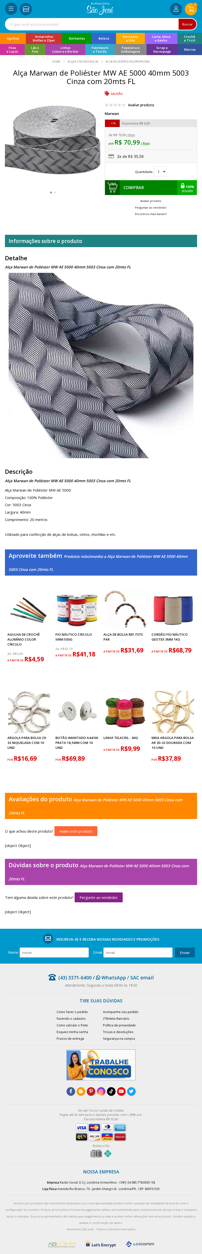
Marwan (112, 113)
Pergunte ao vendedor (99, 897)
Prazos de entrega (70, 1038)
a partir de (15, 660)
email (97, 952)
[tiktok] (111, 1091)
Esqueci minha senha (72, 1032)
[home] (99, 13)
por (10, 759)
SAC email (142, 977)
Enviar (185, 952)
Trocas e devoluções (118, 1032)
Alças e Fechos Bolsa (83, 61)
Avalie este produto (75, 831)
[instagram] (101, 1091)
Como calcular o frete (72, 1025)
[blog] (81, 1091)
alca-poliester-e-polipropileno (127, 61)
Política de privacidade (119, 1025)
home (56, 61)
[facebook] (71, 1091)
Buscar (187, 24)
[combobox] (101, 24)
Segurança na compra (119, 1038)
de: (10, 654)
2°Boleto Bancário (116, 1018)
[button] (51, 193)
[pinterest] (91, 1091)
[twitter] (131, 1091)
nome (13, 952)
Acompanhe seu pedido (120, 1012)
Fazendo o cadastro (71, 1018)
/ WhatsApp (109, 977)
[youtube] (121, 1091)
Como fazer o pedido (72, 1012)
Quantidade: (144, 172)
